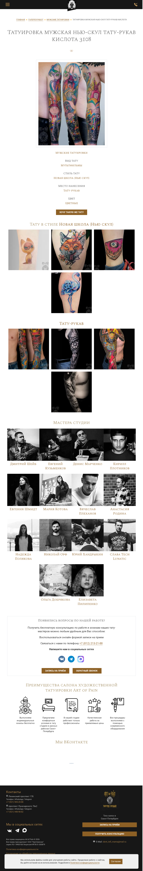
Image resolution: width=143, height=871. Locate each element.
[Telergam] (71, 659)
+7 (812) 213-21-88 (91, 643)
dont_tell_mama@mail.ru (114, 842)
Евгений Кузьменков (55, 466)
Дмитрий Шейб (23, 464)
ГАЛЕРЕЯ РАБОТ (35, 19)
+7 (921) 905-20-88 (14, 802)
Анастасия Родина (119, 511)
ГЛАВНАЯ (20, 19)
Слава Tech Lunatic (120, 556)
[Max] (80, 659)
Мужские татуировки (71, 153)
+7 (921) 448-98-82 (14, 812)
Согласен (116, 861)
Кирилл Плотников (119, 466)
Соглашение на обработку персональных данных (30, 853)
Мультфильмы (71, 165)
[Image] (28, 249)
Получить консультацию (109, 834)
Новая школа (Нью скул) (71, 178)
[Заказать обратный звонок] (135, 5)
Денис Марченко (87, 464)
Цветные (71, 203)
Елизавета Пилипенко (88, 601)
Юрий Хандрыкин (87, 554)
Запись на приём (55, 670)
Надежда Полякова (23, 556)
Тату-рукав (71, 191)
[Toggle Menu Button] (7, 4)
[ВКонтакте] (9, 831)
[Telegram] (17, 831)
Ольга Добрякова (55, 599)
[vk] (61, 659)
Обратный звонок (87, 670)
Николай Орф (55, 554)
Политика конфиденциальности (22, 849)
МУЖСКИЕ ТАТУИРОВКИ (58, 19)
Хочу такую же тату (71, 212)
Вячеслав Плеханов (87, 511)
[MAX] (24, 831)
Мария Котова (55, 509)
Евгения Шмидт (23, 509)
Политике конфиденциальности (84, 863)
